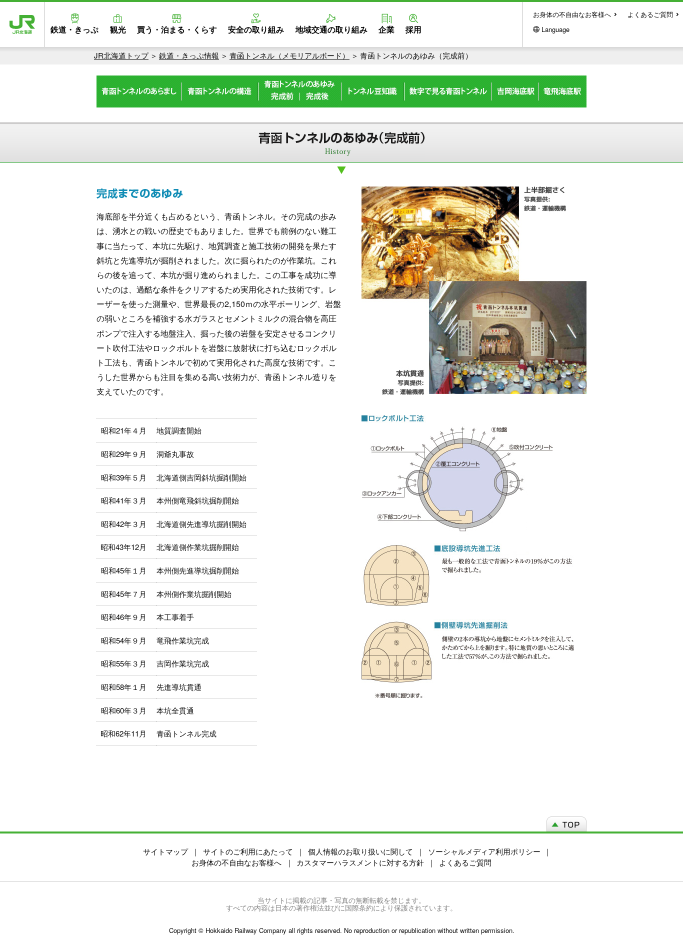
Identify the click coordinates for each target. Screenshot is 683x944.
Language (556, 29)
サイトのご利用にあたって (248, 851)
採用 (414, 29)
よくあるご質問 (650, 14)
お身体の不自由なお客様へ (572, 14)
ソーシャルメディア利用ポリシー (484, 851)
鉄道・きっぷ (74, 29)
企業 (386, 29)
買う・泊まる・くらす (177, 29)
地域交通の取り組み (332, 29)
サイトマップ (165, 851)
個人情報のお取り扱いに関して (360, 851)
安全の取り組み (256, 29)
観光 (118, 29)
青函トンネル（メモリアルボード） (290, 55)
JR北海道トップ (121, 55)
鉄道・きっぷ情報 (189, 55)
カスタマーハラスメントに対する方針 (360, 862)
